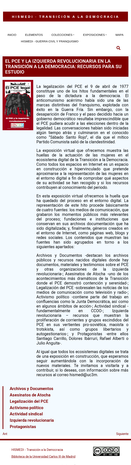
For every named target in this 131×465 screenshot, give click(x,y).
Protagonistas (23, 426)
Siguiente (122, 434)
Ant (5, 434)
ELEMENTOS (34, 34)
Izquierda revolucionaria (32, 420)
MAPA (119, 34)
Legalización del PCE (29, 401)
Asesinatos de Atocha (30, 395)
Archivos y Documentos (31, 388)
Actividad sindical (26, 414)
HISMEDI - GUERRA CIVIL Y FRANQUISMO (49, 41)
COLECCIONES (61, 34)
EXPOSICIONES (94, 34)
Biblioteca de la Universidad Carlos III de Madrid (43, 456)
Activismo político (26, 407)
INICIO (12, 34)
